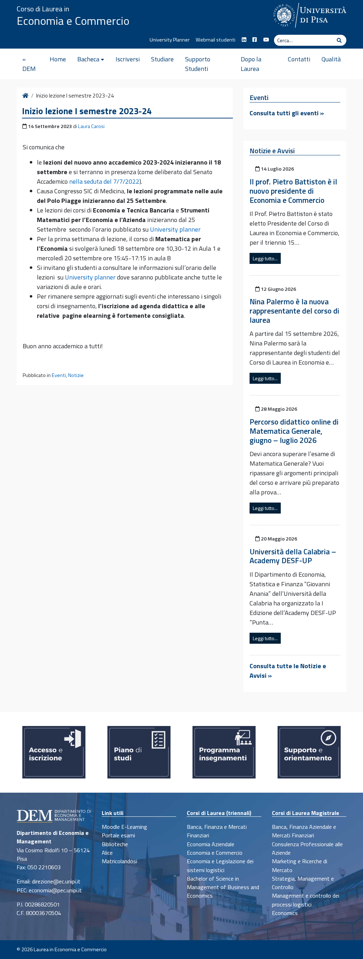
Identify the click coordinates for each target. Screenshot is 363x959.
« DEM (29, 63)
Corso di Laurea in (43, 8)
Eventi (59, 375)
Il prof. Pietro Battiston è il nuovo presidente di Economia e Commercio (293, 191)
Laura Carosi (91, 126)
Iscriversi (128, 59)
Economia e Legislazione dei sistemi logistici (220, 865)
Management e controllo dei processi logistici (305, 899)
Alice (107, 852)
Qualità (331, 59)
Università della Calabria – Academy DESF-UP (293, 556)
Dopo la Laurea (251, 63)
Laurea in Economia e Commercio (70, 949)
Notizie (76, 375)
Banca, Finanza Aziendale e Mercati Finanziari (304, 830)
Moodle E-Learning (124, 826)
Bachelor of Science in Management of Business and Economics (223, 887)
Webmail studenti (215, 40)
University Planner (170, 40)
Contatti (299, 59)
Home (58, 59)
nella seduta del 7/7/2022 (104, 181)
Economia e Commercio (73, 20)
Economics (285, 913)
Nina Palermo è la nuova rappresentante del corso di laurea (294, 311)
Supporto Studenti (197, 63)
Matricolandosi (119, 861)
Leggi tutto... (265, 258)
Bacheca (88, 59)
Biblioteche (115, 844)
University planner (175, 229)
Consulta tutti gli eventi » (287, 113)
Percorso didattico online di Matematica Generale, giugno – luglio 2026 (294, 431)
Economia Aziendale (210, 844)
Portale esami (118, 835)
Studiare (162, 59)
